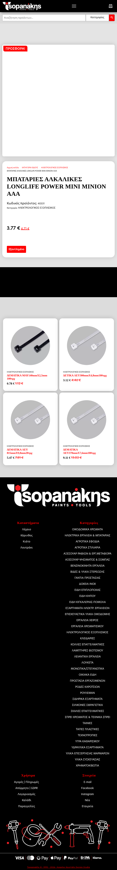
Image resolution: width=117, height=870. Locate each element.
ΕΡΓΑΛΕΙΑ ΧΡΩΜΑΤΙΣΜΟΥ (87, 626)
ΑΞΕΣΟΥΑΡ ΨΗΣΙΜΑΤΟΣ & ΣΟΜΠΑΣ (87, 559)
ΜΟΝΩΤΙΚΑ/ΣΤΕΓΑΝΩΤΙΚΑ (87, 668)
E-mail (87, 782)
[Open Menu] (74, 6)
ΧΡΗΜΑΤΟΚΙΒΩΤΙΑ (87, 765)
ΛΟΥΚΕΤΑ (87, 662)
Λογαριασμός (26, 794)
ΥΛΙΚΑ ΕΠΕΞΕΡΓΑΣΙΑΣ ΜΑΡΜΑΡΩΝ (87, 753)
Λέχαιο (26, 529)
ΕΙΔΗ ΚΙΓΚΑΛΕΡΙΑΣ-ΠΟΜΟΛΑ (87, 602)
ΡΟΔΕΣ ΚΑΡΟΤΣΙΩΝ (87, 687)
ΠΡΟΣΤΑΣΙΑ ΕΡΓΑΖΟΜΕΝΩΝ (87, 681)
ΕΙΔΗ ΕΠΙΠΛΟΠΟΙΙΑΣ (87, 590)
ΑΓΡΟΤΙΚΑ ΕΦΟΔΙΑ (87, 541)
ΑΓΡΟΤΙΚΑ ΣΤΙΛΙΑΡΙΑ (87, 547)
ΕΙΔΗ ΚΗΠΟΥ (87, 596)
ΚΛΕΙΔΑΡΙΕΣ (87, 638)
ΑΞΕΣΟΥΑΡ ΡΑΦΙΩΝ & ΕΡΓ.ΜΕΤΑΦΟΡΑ (87, 553)
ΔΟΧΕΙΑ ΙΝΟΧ (87, 584)
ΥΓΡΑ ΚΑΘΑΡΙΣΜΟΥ (87, 741)
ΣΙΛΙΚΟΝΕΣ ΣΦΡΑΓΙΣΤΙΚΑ (87, 705)
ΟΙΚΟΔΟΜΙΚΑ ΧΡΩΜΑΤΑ (87, 529)
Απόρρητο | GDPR (26, 788)
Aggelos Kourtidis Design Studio (73, 867)
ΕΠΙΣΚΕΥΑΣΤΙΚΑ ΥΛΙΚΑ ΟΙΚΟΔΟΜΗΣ (87, 614)
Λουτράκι (26, 547)
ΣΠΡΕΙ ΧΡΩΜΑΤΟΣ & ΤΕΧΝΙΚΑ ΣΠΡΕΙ (87, 717)
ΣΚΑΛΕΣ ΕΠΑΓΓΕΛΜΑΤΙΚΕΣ (87, 711)
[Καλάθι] (110, 6)
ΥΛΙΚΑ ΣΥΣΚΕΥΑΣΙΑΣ (87, 759)
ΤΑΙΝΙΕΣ (87, 723)
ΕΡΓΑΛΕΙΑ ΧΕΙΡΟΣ (87, 620)
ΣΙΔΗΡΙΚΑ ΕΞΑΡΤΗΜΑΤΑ (88, 699)
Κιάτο (26, 541)
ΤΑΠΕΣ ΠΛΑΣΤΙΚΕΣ (87, 729)
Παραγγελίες (26, 806)
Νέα (87, 800)
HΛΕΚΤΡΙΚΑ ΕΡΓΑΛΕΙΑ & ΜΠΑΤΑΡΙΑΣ (87, 535)
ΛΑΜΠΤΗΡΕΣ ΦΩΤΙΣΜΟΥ (87, 650)
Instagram (87, 794)
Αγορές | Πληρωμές (26, 782)
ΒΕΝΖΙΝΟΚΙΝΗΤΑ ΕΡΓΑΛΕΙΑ (88, 566)
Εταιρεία (87, 806)
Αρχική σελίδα (13, 167)
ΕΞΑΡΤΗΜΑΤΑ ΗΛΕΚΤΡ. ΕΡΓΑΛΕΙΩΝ (87, 608)
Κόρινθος (27, 535)
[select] (97, 17)
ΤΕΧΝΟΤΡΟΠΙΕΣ (87, 735)
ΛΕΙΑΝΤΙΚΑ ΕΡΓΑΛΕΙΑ (87, 656)
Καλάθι (26, 800)
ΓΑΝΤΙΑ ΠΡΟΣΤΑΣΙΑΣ (87, 578)
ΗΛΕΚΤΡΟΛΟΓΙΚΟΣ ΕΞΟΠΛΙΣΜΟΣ (54, 167)
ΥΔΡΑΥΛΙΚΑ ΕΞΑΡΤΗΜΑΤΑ (87, 747)
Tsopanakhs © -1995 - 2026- (42, 867)
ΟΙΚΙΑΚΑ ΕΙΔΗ (87, 675)
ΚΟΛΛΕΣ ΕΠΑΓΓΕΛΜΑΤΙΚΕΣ (87, 644)
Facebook (87, 788)
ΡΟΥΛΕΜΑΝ (87, 693)
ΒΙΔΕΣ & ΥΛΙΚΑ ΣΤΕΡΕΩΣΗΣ (87, 572)
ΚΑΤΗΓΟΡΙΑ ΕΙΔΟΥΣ (30, 167)
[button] (112, 17)
